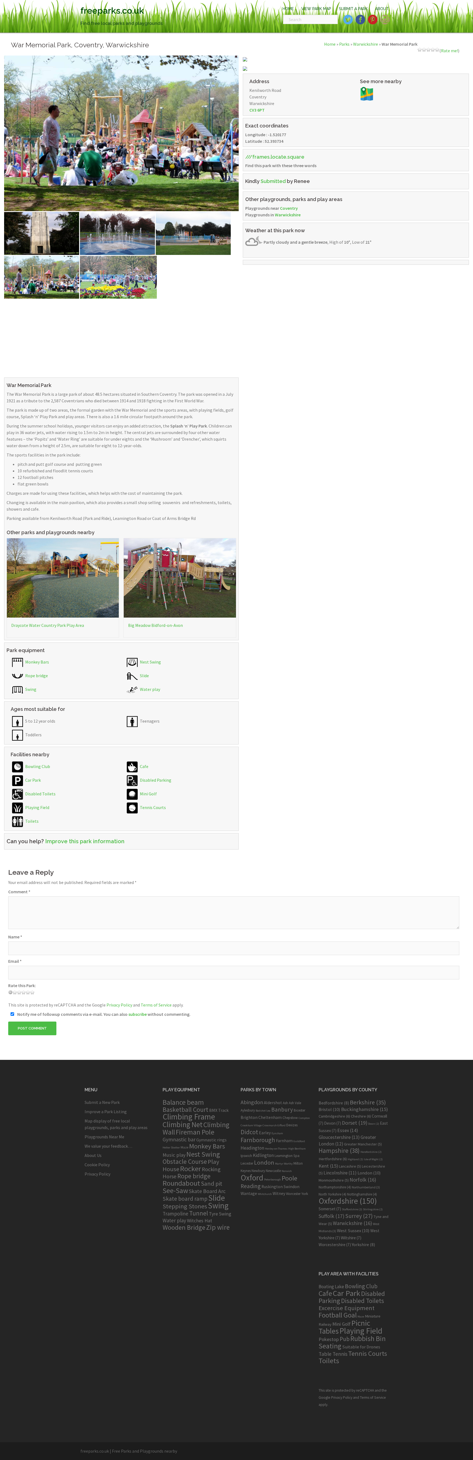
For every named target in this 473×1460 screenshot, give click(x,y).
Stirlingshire (373, 1209)
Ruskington (272, 1186)
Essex (347, 1130)
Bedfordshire (334, 1103)
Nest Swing (150, 662)
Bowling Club (37, 766)
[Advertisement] (121, 337)
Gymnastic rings (211, 1139)
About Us (93, 1155)
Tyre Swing (220, 1214)
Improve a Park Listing (106, 1111)
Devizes (292, 1125)
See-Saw (175, 1190)
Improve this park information (85, 841)
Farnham (284, 1140)
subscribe (137, 1014)
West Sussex (353, 1231)
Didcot (249, 1132)
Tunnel (198, 1213)
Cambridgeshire (334, 1116)
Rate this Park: (22, 985)
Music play (174, 1155)
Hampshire (339, 1150)
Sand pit (211, 1183)
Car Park (32, 780)
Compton (304, 1118)
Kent (328, 1166)
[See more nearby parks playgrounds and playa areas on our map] (367, 93)
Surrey (359, 1216)
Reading (251, 1186)
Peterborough (272, 1179)
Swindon (291, 1186)
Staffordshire (352, 1209)
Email (15, 961)
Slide (144, 675)
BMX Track (219, 1110)
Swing (30, 689)
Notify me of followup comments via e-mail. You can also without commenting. (103, 1014)
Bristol (329, 1109)
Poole (289, 1178)
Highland (355, 1159)
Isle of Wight (373, 1159)
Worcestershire (335, 1244)
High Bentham (297, 1148)
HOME (288, 9)
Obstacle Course (185, 1161)
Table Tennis (333, 1354)
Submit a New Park (102, 1102)
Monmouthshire (334, 1180)
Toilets (31, 821)
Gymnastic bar (179, 1139)
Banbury (282, 1109)
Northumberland (366, 1187)
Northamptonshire (335, 1187)
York (304, 1193)
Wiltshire (351, 1237)
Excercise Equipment (346, 1308)
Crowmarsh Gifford (274, 1125)
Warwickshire (365, 44)
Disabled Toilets (40, 793)
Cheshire (361, 1116)
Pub (345, 1339)
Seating (330, 1345)
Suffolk (331, 1216)
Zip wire (218, 1227)
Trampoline (175, 1213)
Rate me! (449, 50)
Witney (279, 1193)
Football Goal (338, 1315)
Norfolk (363, 1179)
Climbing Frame (189, 1117)
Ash (285, 1103)
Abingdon (252, 1102)
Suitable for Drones (361, 1347)
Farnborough (258, 1140)
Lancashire (350, 1166)
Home (330, 44)
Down (373, 1123)
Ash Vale (295, 1103)
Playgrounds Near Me (104, 1136)
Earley (265, 1132)
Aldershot (273, 1102)
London (264, 1162)
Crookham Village (251, 1125)
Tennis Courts (152, 807)
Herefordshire (371, 1152)
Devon (332, 1123)
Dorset (354, 1122)
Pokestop (329, 1339)
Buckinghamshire (364, 1109)
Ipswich (246, 1155)
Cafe (143, 766)
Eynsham (277, 1133)
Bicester (299, 1110)
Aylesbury (248, 1110)
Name (15, 937)
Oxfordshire (348, 1201)
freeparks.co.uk (112, 10)
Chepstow (290, 1117)
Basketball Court (185, 1109)
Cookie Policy (97, 1164)
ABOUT (382, 9)
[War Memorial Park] (121, 132)
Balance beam (183, 1102)
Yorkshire (363, 1244)
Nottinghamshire (362, 1194)
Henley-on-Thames (276, 1148)
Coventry (289, 208)
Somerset (330, 1208)
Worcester (293, 1193)
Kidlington (263, 1155)
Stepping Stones (185, 1206)
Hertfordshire (333, 1158)
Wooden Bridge (184, 1227)
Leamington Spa (287, 1155)
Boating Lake (331, 1287)
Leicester (247, 1163)
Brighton (249, 1117)
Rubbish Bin (368, 1338)
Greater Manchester (363, 1144)
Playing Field (36, 807)
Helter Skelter (171, 1147)
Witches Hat (199, 1220)
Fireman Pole (195, 1132)
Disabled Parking (155, 780)
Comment (19, 891)
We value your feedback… (108, 1146)
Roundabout (181, 1183)
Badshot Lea (263, 1110)
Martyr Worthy (284, 1163)
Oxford (252, 1178)
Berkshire (368, 1102)
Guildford (299, 1141)
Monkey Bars (36, 662)
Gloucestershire (339, 1137)
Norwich (287, 1171)
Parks (344, 44)
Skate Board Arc (207, 1191)
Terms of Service (156, 1005)
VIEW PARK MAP (316, 9)
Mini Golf (148, 793)
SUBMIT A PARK (353, 9)
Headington (252, 1148)
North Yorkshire (332, 1194)
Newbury (258, 1170)
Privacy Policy (119, 1005)
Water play (149, 689)
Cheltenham (270, 1117)
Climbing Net (183, 1124)
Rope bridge (36, 675)
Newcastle (273, 1170)
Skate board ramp (185, 1198)
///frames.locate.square (274, 157)
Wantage (249, 1193)
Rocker (190, 1168)
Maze (184, 1147)
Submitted (273, 181)
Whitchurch (265, 1194)
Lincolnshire (340, 1173)
